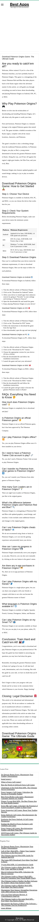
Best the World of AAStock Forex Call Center (18, 785)
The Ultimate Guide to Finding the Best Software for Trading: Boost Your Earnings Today (19, 882)
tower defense (6, 908)
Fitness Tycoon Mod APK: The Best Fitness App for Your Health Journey (19, 802)
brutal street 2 (6, 779)
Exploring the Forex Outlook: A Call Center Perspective (17, 820)
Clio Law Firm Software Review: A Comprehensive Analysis (14, 895)
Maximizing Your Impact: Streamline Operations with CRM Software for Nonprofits (19, 891)
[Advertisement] (19, 30)
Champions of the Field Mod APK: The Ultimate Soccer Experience (19, 788)
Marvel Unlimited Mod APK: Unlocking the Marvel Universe (17, 873)
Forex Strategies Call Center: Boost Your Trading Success (19, 811)
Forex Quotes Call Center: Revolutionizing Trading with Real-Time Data (17, 829)
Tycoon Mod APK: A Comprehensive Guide (17, 864)
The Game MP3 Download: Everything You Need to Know (19, 861)
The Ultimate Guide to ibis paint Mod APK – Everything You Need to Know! (17, 900)
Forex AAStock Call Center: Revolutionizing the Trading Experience (19, 815)
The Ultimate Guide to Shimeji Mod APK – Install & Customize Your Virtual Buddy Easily (18, 877)
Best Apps (19, 4)
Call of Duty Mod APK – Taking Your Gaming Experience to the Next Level (18, 852)
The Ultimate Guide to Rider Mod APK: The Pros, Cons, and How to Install (17, 868)
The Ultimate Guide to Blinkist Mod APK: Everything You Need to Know (16, 886)
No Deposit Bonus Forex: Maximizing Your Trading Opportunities (17, 775)
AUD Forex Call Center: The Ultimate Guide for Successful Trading (19, 834)
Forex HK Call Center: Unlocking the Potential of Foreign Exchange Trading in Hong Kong (19, 806)
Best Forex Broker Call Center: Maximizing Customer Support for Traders (17, 797)
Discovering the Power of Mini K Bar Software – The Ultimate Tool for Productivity (19, 904)
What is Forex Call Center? (11, 782)
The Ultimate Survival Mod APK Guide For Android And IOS (17, 856)
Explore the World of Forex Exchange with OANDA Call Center (17, 824)
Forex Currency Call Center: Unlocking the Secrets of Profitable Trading (17, 793)
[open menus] (2, 4)
